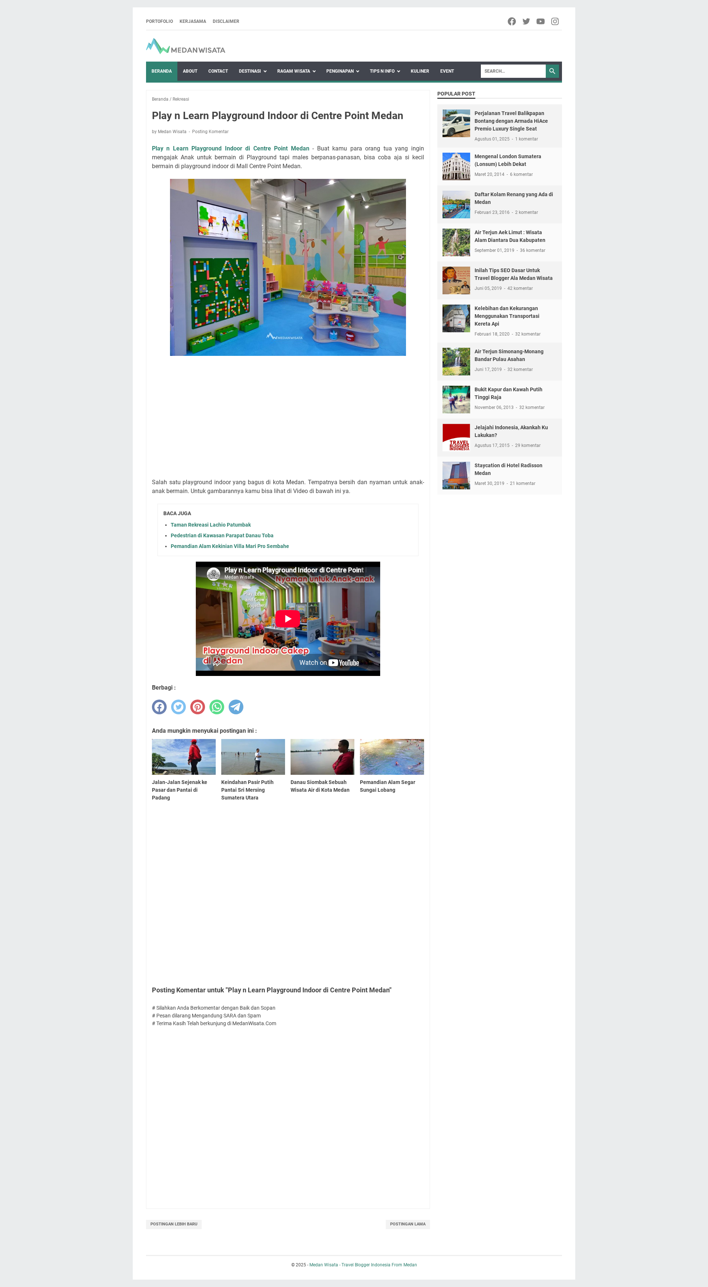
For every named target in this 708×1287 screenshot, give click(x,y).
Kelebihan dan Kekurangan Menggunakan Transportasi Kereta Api (507, 316)
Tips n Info (382, 71)
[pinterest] (197, 707)
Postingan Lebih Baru (173, 1224)
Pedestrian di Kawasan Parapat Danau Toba (222, 535)
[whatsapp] (216, 707)
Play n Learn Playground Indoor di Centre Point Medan (230, 148)
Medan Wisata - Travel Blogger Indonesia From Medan (363, 1264)
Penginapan (340, 71)
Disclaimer (226, 21)
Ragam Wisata (293, 71)
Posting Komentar (210, 131)
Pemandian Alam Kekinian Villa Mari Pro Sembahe (230, 546)
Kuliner (420, 71)
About (190, 71)
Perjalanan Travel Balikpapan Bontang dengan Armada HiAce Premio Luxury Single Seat (511, 121)
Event (447, 71)
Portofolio (159, 21)
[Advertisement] (288, 418)
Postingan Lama (408, 1224)
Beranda (162, 71)
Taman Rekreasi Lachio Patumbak (211, 525)
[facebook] (512, 21)
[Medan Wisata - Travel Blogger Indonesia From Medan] (185, 46)
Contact (218, 71)
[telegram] (236, 707)
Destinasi (250, 71)
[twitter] (526, 21)
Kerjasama (193, 21)
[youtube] (541, 21)
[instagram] (555, 21)
